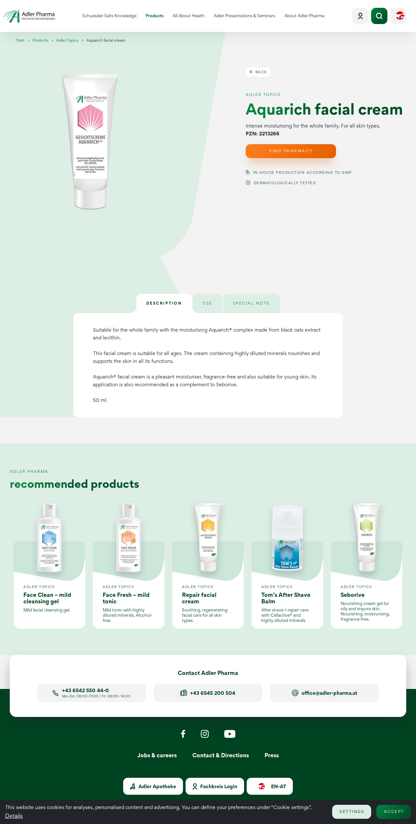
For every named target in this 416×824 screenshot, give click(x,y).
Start (20, 40)
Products (157, 17)
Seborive (353, 594)
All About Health (191, 17)
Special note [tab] (251, 303)
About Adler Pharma (306, 17)
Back (260, 72)
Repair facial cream (199, 598)
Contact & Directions (220, 755)
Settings (352, 811)
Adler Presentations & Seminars (246, 17)
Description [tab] (164, 303)
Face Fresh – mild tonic (126, 598)
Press (272, 755)
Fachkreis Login (218, 786)
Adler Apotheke (156, 786)
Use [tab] (207, 303)
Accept (394, 811)
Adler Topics (67, 40)
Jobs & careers (157, 755)
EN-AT (278, 786)
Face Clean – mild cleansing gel (47, 598)
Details (14, 815)
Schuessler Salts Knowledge (111, 17)
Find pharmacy (291, 150)
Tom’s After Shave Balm (285, 598)
